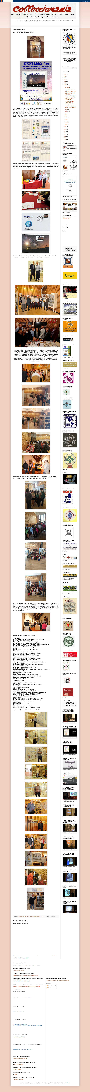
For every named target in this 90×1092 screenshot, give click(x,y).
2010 (65, 139)
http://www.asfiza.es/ (17, 1069)
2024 (65, 76)
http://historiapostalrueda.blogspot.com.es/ (21, 980)
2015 (65, 131)
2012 (65, 136)
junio (66, 116)
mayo (66, 117)
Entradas (49, 985)
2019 (65, 84)
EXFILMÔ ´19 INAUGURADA (70, 107)
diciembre (67, 85)
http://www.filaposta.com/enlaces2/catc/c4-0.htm (22, 997)
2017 (65, 128)
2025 (65, 74)
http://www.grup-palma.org (19, 970)
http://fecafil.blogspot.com (19, 1064)
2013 (65, 134)
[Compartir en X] (52, 916)
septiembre (67, 111)
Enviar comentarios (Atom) (24, 957)
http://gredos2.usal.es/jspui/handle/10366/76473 (22, 1049)
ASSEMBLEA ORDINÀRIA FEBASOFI (70, 90)
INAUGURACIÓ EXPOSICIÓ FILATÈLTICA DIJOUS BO (70, 96)
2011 (65, 137)
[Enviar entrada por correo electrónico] (47, 916)
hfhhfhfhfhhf (15, 25)
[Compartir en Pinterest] (54, 916)
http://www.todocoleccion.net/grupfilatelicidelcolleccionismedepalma (27, 965)
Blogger (68, 1082)
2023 (65, 77)
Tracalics (16, 1074)
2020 (65, 82)
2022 (65, 79)
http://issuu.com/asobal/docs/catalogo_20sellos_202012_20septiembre (27, 986)
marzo (66, 121)
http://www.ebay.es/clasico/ (18, 1011)
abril (66, 119)
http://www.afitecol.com (18, 1079)
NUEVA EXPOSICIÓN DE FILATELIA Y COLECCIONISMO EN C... (70, 104)
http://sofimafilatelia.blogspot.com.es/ (20, 1058)
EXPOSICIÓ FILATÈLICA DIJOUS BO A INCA (69, 102)
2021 (65, 81)
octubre (66, 109)
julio (66, 114)
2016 (65, 129)
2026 (65, 73)
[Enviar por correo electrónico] (49, 916)
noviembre (67, 87)
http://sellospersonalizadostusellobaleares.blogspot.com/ (58, 980)
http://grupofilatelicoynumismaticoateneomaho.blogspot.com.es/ (25, 975)
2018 (65, 126)
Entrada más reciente (18, 955)
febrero (66, 122)
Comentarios (50, 987)
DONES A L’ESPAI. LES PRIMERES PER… (69, 99)
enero (66, 124)
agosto (66, 112)
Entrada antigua (55, 955)
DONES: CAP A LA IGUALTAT (70, 91)
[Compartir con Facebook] (53, 916)
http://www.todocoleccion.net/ (18, 1037)
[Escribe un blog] (50, 916)
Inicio (37, 955)
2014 (65, 132)
